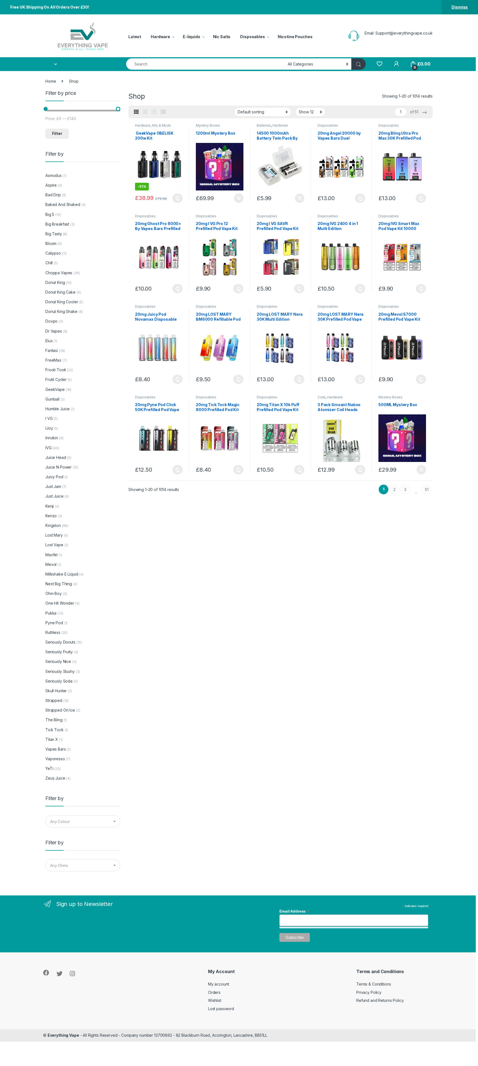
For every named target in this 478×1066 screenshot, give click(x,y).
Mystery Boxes (208, 125)
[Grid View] (136, 111)
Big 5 (49, 214)
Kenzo (51, 515)
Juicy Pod (54, 476)
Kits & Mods (161, 125)
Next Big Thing (58, 583)
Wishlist (214, 1000)
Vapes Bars (55, 749)
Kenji (49, 506)
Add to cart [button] (238, 198)
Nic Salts (222, 36)
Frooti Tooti (55, 369)
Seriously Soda (58, 681)
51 (426, 489)
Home (50, 81)
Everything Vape (63, 1035)
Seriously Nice (58, 661)
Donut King (55, 282)
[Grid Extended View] (145, 111)
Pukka (50, 613)
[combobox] (205, 64)
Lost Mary (54, 535)
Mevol (50, 564)
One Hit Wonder (59, 603)
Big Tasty (53, 233)
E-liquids (191, 36)
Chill (49, 262)
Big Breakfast (57, 224)
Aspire (51, 185)
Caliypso (53, 253)
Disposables (252, 36)
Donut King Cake (60, 292)
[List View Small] (163, 111)
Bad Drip (53, 194)
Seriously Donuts (60, 642)
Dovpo (51, 321)
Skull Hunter (56, 690)
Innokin (51, 437)
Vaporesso (55, 758)
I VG (49, 418)
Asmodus (53, 175)
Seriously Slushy (60, 671)
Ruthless (52, 632)
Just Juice (54, 496)
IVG (48, 447)
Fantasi (51, 350)
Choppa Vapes (58, 272)
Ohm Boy (53, 593)
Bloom (50, 243)
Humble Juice (57, 408)
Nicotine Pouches (295, 36)
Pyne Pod (54, 622)
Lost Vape (54, 544)
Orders (214, 992)
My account (218, 984)
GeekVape (55, 389)
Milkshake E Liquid (61, 574)
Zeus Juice (55, 778)
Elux (49, 340)
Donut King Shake (61, 311)
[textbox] (83, 821)
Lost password (221, 1008)
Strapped (53, 700)
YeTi (49, 768)
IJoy (49, 428)
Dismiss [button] (459, 7)
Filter (57, 133)
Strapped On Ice (60, 710)
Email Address (294, 911)
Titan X (51, 739)
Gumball (52, 399)
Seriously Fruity (59, 651)
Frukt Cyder (55, 379)
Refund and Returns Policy (380, 1000)
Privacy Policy (368, 992)
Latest (134, 36)
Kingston (53, 525)
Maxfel (51, 554)
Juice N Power (58, 467)
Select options (176, 198)
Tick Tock (54, 729)
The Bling (54, 719)
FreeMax (53, 360)
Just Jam (53, 486)
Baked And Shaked (62, 204)
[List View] (154, 111)
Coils (322, 397)
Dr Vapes (53, 331)
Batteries (264, 125)
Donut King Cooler (61, 301)
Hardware (160, 36)
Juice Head (55, 457)
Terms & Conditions (373, 984)
